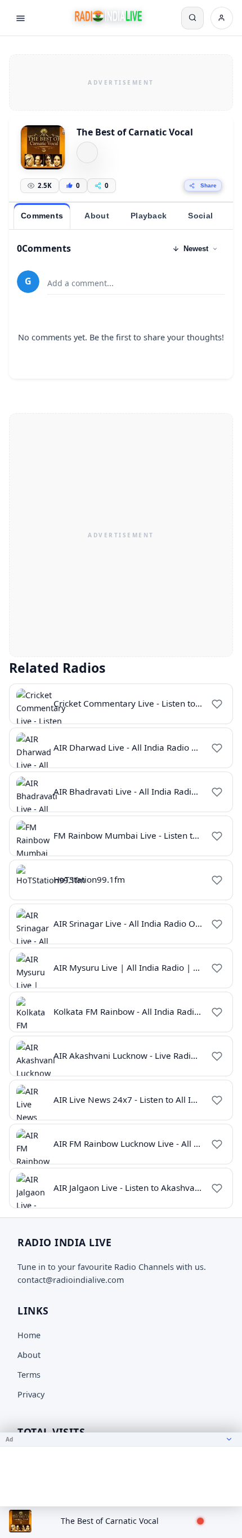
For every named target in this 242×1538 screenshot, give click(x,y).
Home (29, 1335)
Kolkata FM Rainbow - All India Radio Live (135, 1011)
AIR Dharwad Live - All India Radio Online (135, 747)
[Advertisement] (121, 80)
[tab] (42, 216)
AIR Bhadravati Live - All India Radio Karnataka (146, 791)
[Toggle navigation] (20, 18)
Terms (29, 1374)
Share (208, 185)
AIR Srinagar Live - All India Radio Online (134, 923)
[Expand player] (220, 1521)
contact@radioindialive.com (70, 1279)
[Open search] (192, 18)
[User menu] (221, 18)
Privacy (30, 1394)
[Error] (87, 152)
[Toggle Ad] (229, 1439)
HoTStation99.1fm (89, 879)
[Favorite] (217, 704)
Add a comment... (80, 283)
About (29, 1354)
